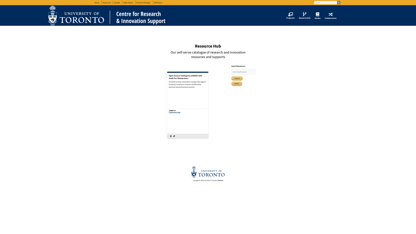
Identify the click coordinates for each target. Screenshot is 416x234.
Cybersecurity (174, 112)
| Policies (220, 180)
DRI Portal (158, 3)
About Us (106, 3)
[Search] (338, 2)
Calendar (116, 3)
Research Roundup (143, 3)
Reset (236, 84)
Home (97, 3)
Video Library (128, 3)
